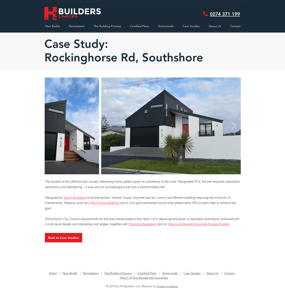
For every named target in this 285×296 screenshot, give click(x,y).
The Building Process (118, 273)
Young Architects (74, 198)
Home (53, 273)
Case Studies (192, 273)
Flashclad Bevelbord (143, 224)
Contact (229, 273)
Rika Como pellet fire (105, 203)
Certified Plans (146, 273)
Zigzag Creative (167, 286)
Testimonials (170, 273)
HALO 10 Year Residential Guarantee (144, 278)
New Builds (70, 273)
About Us (212, 273)
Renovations (91, 273)
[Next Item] (233, 126)
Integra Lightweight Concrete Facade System (199, 224)
